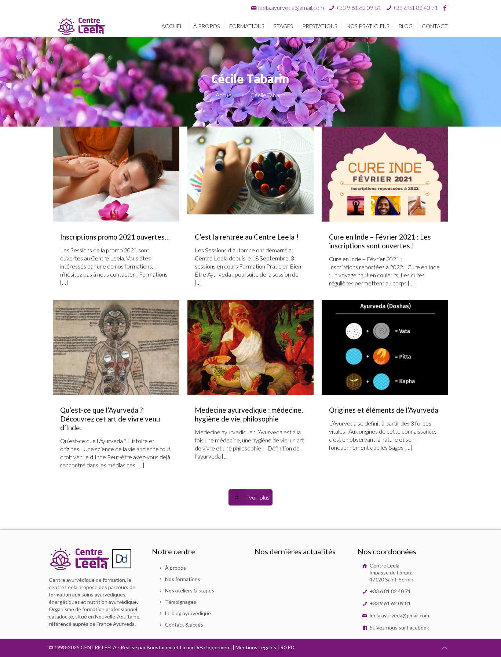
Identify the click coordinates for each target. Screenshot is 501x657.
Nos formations (182, 579)
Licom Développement (205, 647)
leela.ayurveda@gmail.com (291, 7)
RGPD (287, 647)
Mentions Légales (255, 647)
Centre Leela (391, 572)
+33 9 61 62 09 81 (390, 603)
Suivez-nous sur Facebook (399, 627)
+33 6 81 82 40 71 (390, 591)
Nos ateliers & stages (189, 590)
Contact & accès (184, 624)
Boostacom (160, 647)
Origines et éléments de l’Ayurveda (383, 410)
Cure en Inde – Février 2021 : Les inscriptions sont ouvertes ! (380, 241)
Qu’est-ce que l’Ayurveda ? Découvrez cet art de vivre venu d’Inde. (110, 419)
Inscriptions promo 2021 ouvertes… (115, 237)
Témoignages (180, 602)
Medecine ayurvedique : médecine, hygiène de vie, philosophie (249, 414)
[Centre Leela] (81, 25)
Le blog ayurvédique (188, 613)
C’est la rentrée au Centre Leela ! (247, 237)
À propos (175, 568)
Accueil (225, 94)
